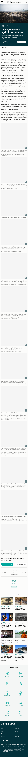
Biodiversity (5, 606)
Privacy (17, 728)
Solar (3, 639)
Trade (3, 622)
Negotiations (5, 654)
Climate (21, 676)
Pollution (7, 695)
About (2, 728)
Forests (21, 705)
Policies (17, 736)
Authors (3, 736)
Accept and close (7, 754)
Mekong (17, 622)
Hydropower (19, 654)
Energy (7, 676)
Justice (7, 715)
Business (7, 705)
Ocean (20, 695)
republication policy (5, 744)
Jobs (2, 731)
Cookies (17, 731)
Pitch (2, 734)
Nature (21, 686)
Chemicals (14, 586)
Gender (17, 639)
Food (7, 686)
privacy (6, 750)
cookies (11, 750)
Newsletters (18, 734)
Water (20, 715)
